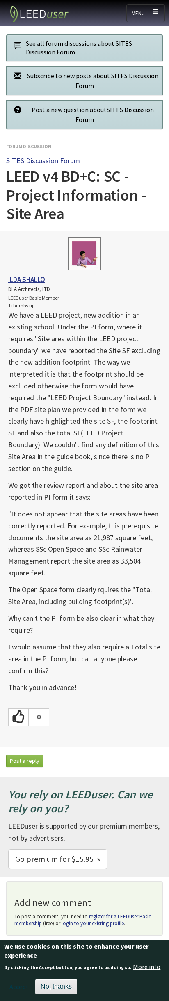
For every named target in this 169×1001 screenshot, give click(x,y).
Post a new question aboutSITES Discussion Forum (93, 115)
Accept (19, 987)
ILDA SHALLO (26, 279)
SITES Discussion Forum (43, 160)
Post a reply (24, 760)
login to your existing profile (93, 923)
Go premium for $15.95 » (57, 859)
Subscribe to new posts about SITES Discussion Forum (92, 81)
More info (146, 967)
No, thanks (56, 986)
